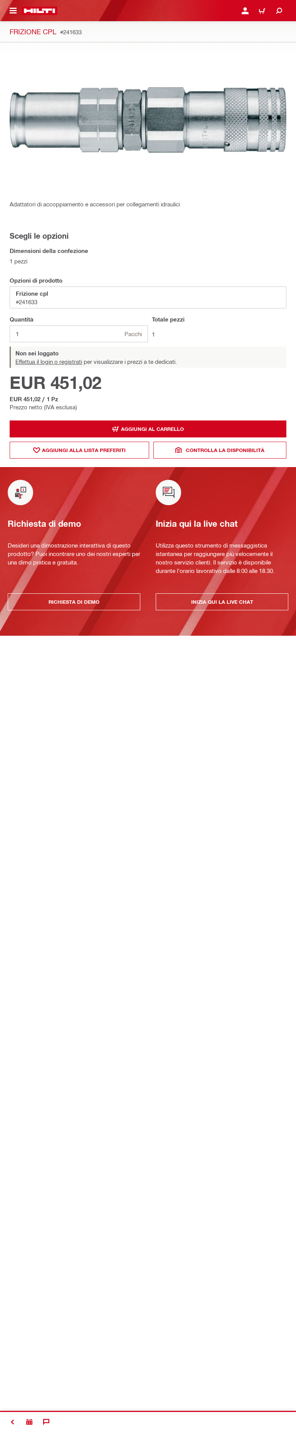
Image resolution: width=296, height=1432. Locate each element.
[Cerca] (279, 10)
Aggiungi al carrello (152, 429)
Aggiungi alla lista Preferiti (84, 450)
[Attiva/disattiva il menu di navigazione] (13, 10)
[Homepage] (39, 11)
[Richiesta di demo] (29, 1422)
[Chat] (46, 1422)
